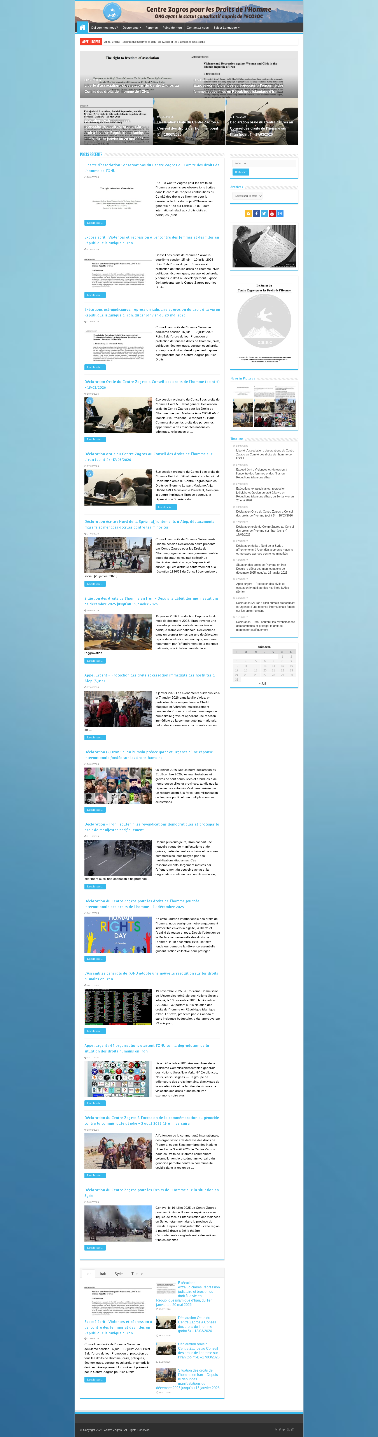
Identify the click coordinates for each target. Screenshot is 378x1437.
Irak (103, 1274)
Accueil (82, 27)
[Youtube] (272, 213)
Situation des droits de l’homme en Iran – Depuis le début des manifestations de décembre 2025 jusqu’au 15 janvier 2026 (188, 1379)
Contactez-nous (198, 27)
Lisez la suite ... (95, 222)
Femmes (151, 27)
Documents (130, 27)
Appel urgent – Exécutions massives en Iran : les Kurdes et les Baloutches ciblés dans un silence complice (166, 41)
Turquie (137, 1274)
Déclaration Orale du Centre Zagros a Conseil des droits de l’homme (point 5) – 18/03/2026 (188, 128)
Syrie (119, 1274)
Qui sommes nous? (104, 27)
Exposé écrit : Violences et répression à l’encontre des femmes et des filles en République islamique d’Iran (118, 1327)
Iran (88, 1274)
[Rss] (248, 213)
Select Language (225, 27)
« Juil (262, 683)
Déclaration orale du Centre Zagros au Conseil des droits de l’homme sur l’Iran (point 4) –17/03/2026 (261, 128)
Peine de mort (172, 27)
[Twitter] (264, 213)
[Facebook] (256, 213)
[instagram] (280, 213)
